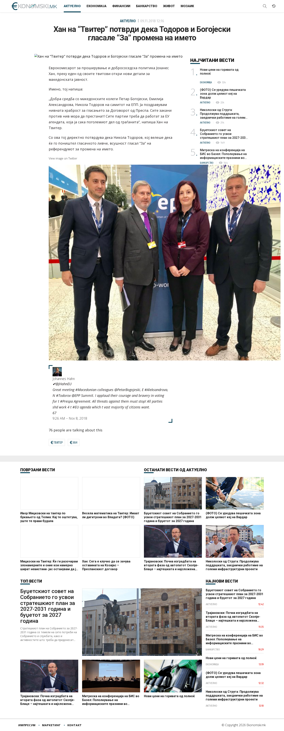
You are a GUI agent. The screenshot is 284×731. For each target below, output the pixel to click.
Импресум (26, 725)
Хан (75, 442)
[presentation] (63, 158)
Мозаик (187, 6)
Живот (169, 6)
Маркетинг (51, 725)
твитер (58, 442)
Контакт (74, 725)
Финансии (121, 6)
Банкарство (146, 6)
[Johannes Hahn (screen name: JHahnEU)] (57, 371)
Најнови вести (222, 581)
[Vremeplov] (273, 6)
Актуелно (72, 6)
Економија (96, 6)
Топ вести (31, 581)
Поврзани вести (37, 470)
